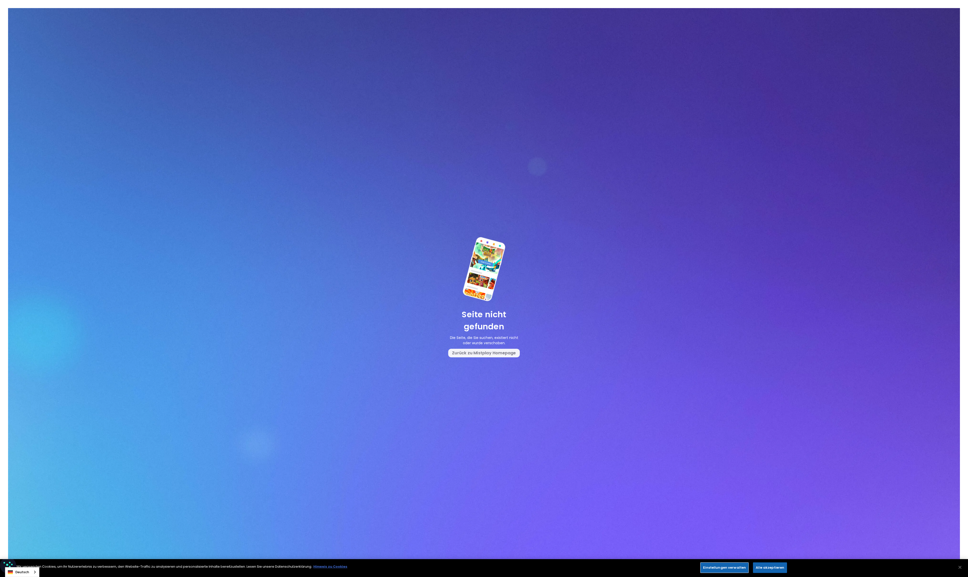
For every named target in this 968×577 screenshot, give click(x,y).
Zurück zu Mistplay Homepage (484, 353)
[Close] (959, 567)
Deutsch (22, 572)
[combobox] (22, 572)
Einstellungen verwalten (724, 567)
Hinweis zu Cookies (330, 566)
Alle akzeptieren (770, 567)
